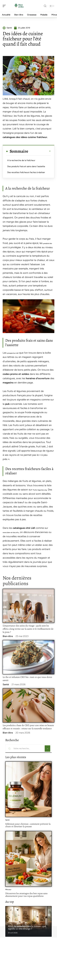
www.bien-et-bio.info (11, 532)
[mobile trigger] (5, 6)
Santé (6, 684)
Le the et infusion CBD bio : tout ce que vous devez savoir (27, 678)
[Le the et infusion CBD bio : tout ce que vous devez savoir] (28, 657)
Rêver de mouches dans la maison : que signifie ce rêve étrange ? (27, 927)
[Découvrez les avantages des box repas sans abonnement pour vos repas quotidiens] (28, 859)
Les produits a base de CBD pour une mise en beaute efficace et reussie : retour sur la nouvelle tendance (28, 727)
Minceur (8, 889)
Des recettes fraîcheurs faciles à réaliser (26, 172)
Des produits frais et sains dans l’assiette (26, 166)
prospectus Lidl (12, 353)
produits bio (47, 243)
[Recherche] (45, 6)
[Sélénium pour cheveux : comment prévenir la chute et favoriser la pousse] (28, 789)
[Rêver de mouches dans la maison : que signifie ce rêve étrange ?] (28, 921)
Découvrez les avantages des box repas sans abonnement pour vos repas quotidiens (26, 895)
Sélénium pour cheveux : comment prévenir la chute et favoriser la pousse (28, 825)
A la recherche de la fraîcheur (21, 160)
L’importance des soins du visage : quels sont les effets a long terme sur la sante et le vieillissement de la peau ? (28, 629)
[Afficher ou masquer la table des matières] (39, 151)
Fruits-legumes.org (40, 490)
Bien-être (8, 636)
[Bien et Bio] (19, 6)
